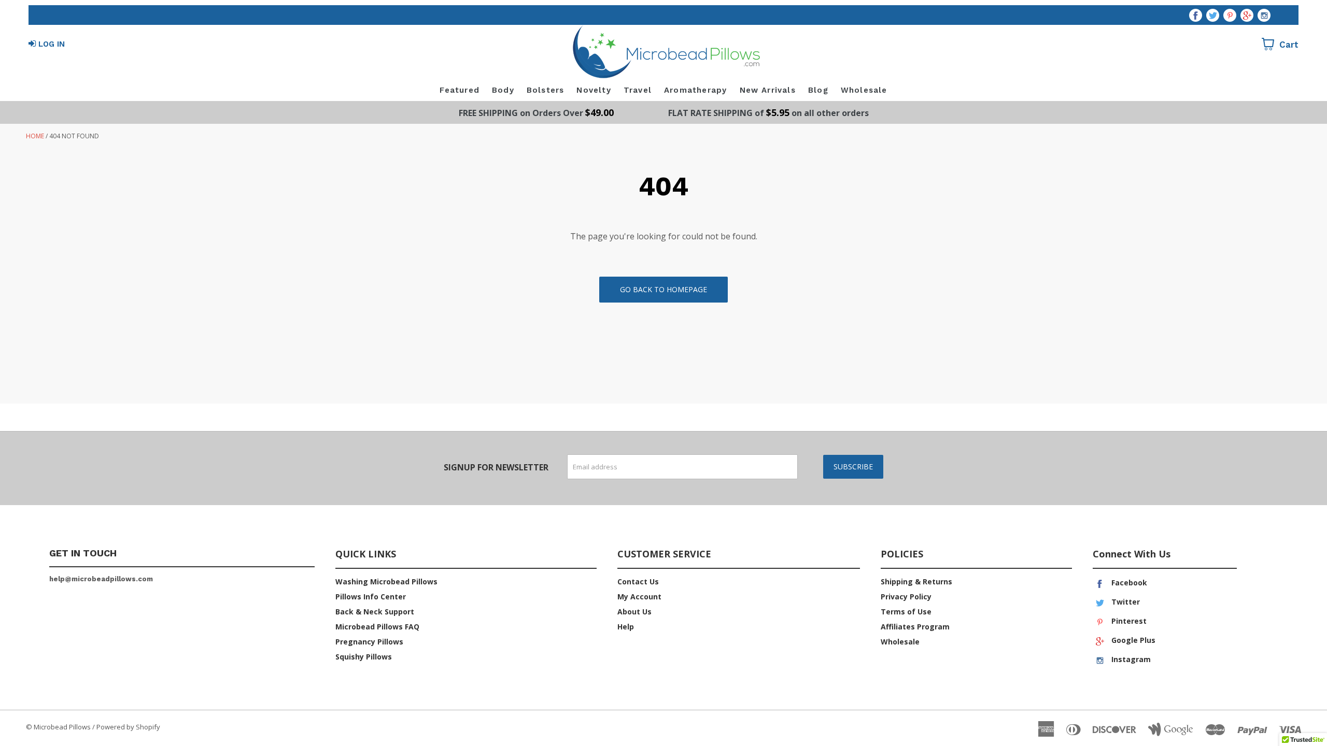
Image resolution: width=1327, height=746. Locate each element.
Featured (459, 90)
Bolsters (545, 90)
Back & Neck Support (374, 611)
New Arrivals (768, 90)
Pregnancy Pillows (369, 642)
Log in (51, 44)
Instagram (1130, 659)
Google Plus (1132, 640)
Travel (638, 90)
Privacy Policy (906, 596)
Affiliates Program (915, 627)
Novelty (593, 90)
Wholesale (864, 90)
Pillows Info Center (370, 596)
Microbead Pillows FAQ (377, 627)
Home (35, 136)
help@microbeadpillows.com (101, 579)
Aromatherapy (695, 90)
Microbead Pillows (62, 726)
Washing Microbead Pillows (386, 581)
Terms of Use (906, 611)
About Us (634, 611)
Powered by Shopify (128, 726)
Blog (818, 90)
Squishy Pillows (363, 657)
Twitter (1124, 602)
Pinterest (1128, 621)
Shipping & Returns (916, 581)
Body (503, 90)
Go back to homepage (663, 289)
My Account (639, 596)
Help (625, 627)
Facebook (1128, 582)
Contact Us (638, 581)
